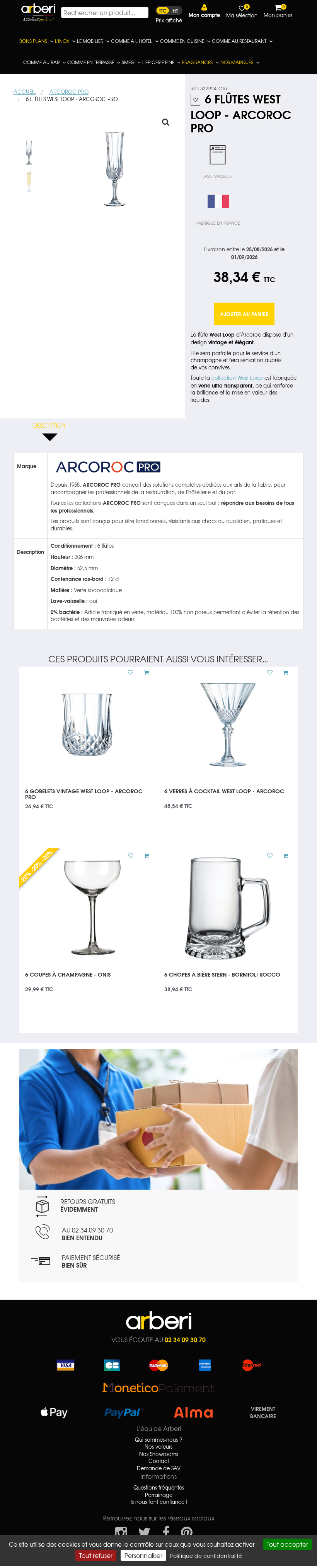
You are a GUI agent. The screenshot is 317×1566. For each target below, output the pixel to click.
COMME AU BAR (41, 62)
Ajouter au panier (244, 314)
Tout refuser (95, 1555)
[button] (204, 11)
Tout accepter (287, 1544)
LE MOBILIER (90, 40)
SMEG (128, 62)
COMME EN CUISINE (182, 40)
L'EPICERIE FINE (158, 62)
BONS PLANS (33, 40)
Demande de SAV (159, 1468)
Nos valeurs (158, 1446)
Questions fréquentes (158, 1487)
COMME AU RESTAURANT (239, 40)
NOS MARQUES (236, 62)
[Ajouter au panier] (143, 672)
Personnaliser (143, 1555)
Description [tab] (49, 425)
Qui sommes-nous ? (158, 1439)
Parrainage (158, 1495)
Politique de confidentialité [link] (206, 1555)
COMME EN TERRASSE (90, 62)
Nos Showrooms (158, 1454)
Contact (158, 1461)
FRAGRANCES (197, 62)
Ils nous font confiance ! (158, 1501)
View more (89, 796)
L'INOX (62, 40)
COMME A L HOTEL (131, 40)
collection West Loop (237, 377)
